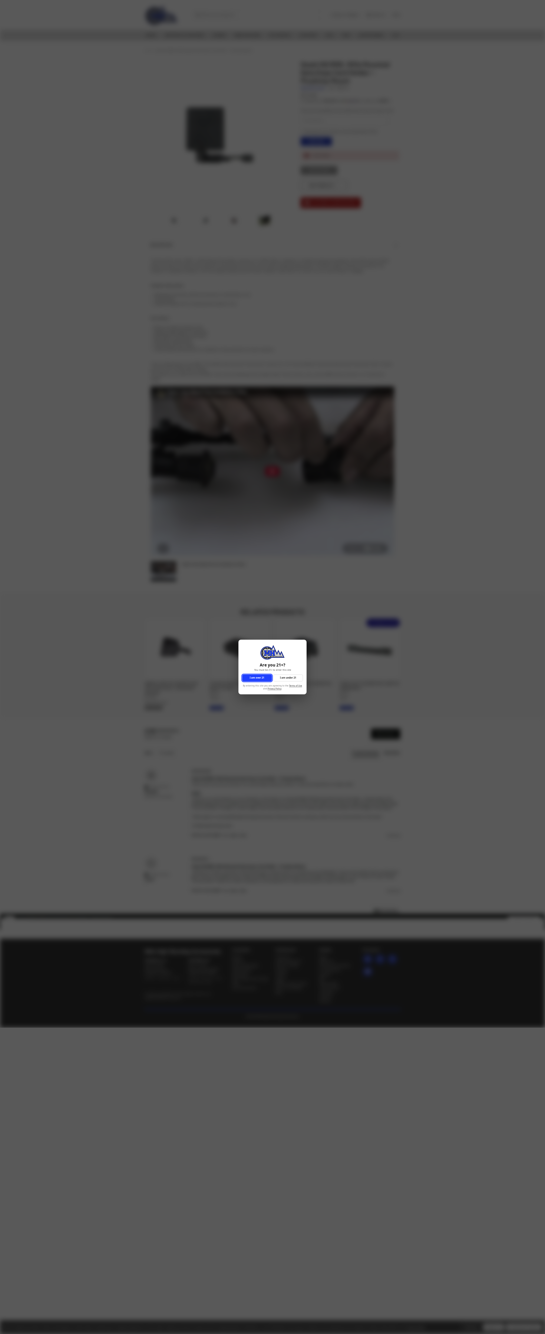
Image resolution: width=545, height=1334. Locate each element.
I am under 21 (288, 677)
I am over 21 (257, 677)
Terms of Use (295, 685)
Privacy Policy (274, 689)
